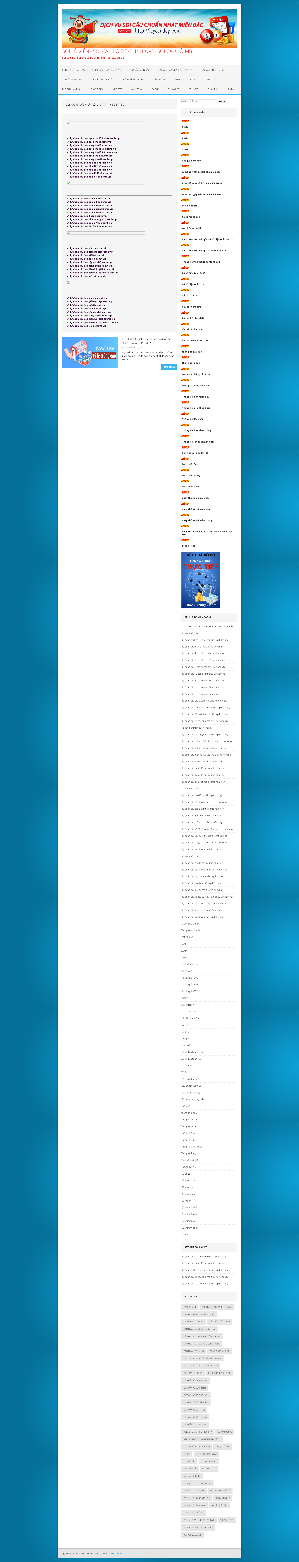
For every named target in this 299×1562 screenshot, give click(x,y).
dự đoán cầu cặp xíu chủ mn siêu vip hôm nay (204, 869)
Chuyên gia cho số (101, 79)
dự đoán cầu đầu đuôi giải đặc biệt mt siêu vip (204, 835)
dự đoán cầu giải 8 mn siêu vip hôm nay (201, 883)
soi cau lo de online (194, 1490)
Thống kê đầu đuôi (192, 419)
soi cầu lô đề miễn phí (194, 1505)
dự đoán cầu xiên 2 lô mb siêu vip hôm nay (203, 768)
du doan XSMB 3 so (193, 1373)
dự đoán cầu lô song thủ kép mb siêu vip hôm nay (206, 754)
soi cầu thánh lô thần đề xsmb (199, 1520)
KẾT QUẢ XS (159, 79)
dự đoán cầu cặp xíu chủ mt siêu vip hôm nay (204, 802)
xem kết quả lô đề (192, 1535)
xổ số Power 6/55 (191, 228)
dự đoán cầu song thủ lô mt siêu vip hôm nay (204, 842)
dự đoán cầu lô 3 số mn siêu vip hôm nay (202, 889)
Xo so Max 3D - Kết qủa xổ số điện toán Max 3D (208, 239)
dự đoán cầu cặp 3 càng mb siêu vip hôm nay (204, 700)
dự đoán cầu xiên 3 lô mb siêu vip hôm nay (203, 774)
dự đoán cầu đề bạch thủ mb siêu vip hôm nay (204, 714)
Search (221, 101)
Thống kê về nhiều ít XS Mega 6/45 (201, 261)
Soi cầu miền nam (72, 79)
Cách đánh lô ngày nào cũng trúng (202, 1336)
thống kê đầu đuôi (192, 351)
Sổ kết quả (97, 89)
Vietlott (117, 89)
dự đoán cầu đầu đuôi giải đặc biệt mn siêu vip (204, 903)
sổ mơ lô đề (188, 545)
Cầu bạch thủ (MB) (192, 306)
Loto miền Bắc (190, 464)
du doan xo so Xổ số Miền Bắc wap (201, 1365)
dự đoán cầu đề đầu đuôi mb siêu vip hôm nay (204, 720)
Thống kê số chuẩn (133, 79)
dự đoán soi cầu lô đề (219, 1373)
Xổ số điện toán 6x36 (193, 273)
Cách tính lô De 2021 (219, 1321)
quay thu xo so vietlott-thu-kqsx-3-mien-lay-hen (207, 533)
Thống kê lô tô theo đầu (195, 396)
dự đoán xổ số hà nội (194, 1409)
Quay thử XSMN (189, 1214)
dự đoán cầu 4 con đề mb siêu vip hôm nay (203, 653)
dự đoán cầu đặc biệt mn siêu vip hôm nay (202, 876)
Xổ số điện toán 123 (193, 284)
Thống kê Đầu (188, 1133)
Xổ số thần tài (190, 295)
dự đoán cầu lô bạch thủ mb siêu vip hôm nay (204, 748)
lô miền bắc (189, 1461)
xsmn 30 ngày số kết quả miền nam (201, 194)
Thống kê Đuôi (188, 1139)
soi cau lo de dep (192, 1476)
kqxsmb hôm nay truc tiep (197, 1446)
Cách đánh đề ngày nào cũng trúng (202, 1343)
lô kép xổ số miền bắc (206, 1454)
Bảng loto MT (188, 1187)
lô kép (187, 1454)
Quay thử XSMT (189, 1220)
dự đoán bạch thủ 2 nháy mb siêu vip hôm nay (204, 639)
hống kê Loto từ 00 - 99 (195, 452)
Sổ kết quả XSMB (189, 977)
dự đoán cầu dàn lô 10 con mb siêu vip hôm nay (205, 707)
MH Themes (116, 1553)
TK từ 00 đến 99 (189, 1166)
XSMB (177, 79)
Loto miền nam (190, 486)
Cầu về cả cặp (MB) (192, 329)
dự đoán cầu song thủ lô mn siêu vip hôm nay (204, 910)
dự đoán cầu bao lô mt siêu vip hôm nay (201, 795)
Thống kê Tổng (188, 1153)
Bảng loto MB (188, 1180)
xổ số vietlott (189, 205)
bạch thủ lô (190, 1307)
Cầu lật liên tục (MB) (193, 318)
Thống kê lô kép (189, 1126)
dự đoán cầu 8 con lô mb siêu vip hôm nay (202, 693)
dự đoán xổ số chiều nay (196, 1395)
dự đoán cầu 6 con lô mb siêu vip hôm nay (202, 687)
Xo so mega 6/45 (191, 216)
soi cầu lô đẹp (223, 1498)
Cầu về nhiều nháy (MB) (195, 340)
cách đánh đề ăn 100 (194, 1351)
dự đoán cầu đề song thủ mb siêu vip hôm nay (204, 734)
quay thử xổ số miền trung (197, 520)
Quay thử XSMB (189, 1207)
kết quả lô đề (222, 1446)
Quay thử (213, 89)
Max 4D (185, 1031)
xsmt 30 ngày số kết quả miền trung (202, 183)
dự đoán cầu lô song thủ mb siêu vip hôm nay (204, 761)
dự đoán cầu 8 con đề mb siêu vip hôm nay (203, 666)
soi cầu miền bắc (219, 1505)
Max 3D (185, 1025)
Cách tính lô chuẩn (194, 1321)
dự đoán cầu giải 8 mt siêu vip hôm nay (201, 815)
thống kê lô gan (191, 362)
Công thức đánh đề (219, 1351)
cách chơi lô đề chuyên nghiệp (199, 1314)
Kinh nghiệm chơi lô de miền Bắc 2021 (202, 1439)
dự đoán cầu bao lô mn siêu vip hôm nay (202, 862)
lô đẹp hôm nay (208, 1461)
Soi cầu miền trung (213, 69)
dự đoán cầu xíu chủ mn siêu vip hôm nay (202, 916)
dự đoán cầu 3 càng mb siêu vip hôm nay (202, 646)
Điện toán (136, 89)
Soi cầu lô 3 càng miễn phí (197, 1498)
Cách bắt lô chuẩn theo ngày (217, 1307)
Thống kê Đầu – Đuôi (191, 1146)
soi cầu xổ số (226, 1520)
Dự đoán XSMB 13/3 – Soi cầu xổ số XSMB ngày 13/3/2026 (146, 341)
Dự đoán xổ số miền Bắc (195, 1424)
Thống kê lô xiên (189, 1119)
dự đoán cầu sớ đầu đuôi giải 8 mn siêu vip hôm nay (207, 896)
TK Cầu (155, 89)
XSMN (193, 79)
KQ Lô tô (193, 89)
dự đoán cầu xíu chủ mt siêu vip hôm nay (202, 849)
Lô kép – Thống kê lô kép (196, 385)
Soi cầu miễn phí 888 (193, 1512)
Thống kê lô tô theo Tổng (197, 430)
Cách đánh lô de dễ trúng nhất (200, 1329)
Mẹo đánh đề (190, 1468)
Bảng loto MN (188, 1193)
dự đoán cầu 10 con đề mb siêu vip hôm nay (203, 673)
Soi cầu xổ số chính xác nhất (198, 1527)
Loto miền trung (191, 475)
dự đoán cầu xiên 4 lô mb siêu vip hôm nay (203, 781)
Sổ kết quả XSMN (190, 991)
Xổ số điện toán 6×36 (192, 1051)
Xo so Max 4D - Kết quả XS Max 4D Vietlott (205, 250)
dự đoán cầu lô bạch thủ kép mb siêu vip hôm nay (206, 741)
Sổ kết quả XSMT (189, 984)
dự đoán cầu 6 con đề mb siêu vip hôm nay (203, 660)
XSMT (208, 79)
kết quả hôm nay (71, 89)
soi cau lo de (209, 1468)
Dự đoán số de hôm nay (195, 1380)
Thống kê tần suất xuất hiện (198, 441)
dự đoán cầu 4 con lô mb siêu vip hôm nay (202, 680)
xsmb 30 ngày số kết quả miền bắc (201, 171)
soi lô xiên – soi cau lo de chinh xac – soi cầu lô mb (91, 69)
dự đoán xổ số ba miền (195, 1388)
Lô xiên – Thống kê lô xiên (196, 374)
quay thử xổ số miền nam (196, 509)
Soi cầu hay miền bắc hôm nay (175, 69)
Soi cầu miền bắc (140, 69)
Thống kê (173, 89)
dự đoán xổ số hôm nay (195, 1417)
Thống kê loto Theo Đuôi (196, 407)
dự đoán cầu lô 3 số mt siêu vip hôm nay (201, 822)
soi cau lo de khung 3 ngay (197, 1483)
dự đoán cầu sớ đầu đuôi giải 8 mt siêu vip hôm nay (207, 829)
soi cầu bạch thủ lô (220, 1490)
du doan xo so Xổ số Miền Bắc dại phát (203, 1358)
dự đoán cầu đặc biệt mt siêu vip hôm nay (202, 808)
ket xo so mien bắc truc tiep (198, 1432)
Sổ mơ (231, 89)
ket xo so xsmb (225, 1432)
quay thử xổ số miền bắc (195, 497)
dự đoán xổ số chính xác (196, 1402)
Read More (169, 367)
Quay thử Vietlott (189, 1227)
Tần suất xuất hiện (190, 1160)
